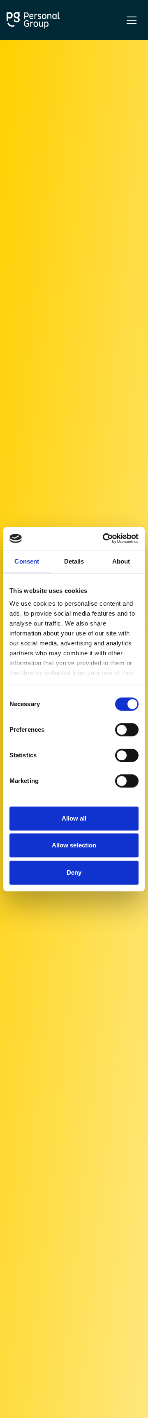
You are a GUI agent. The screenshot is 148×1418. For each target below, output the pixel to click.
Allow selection (74, 845)
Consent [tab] (26, 561)
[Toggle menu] (131, 20)
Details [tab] (74, 561)
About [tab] (121, 561)
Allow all (74, 818)
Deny (74, 872)
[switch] (127, 729)
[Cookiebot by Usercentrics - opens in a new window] (104, 538)
